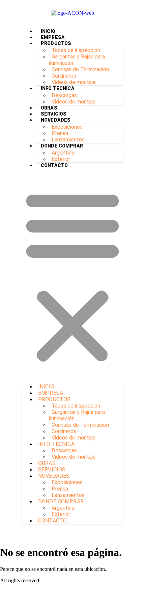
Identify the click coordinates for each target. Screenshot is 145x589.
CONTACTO (54, 165)
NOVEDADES (55, 120)
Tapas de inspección (76, 50)
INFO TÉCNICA (58, 88)
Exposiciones (67, 127)
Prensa (60, 133)
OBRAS (49, 108)
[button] (72, 276)
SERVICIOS (53, 114)
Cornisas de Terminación (80, 69)
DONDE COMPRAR (62, 146)
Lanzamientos (68, 139)
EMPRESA (53, 37)
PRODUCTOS (56, 43)
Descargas (64, 95)
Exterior (61, 159)
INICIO (48, 31)
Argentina (63, 153)
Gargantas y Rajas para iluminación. (77, 59)
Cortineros (64, 76)
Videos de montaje (74, 82)
